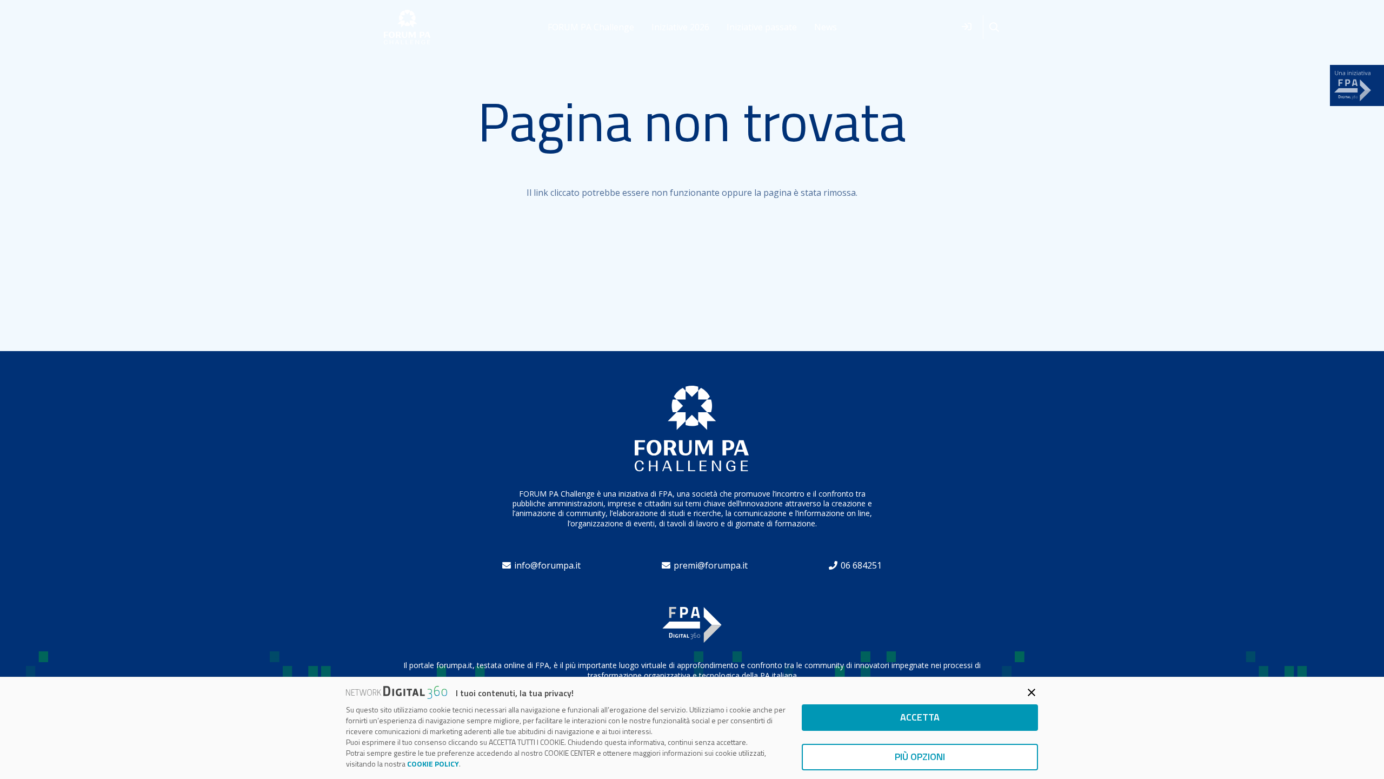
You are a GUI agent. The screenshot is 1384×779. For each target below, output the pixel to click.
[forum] (407, 27)
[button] (994, 27)
